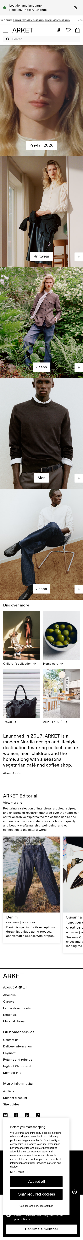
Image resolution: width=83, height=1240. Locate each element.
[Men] (41, 433)
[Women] (41, 100)
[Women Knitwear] (41, 211)
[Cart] (77, 30)
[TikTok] (38, 1115)
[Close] (75, 7)
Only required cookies (36, 1194)
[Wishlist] (68, 30)
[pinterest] (27, 1115)
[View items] (79, 256)
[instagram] (5, 1115)
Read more (19, 1171)
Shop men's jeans (26, 20)
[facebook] (16, 1115)
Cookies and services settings (36, 1205)
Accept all (36, 1181)
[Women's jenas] (41, 322)
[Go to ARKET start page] (22, 30)
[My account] (59, 30)
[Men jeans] (41, 544)
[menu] (5, 30)
